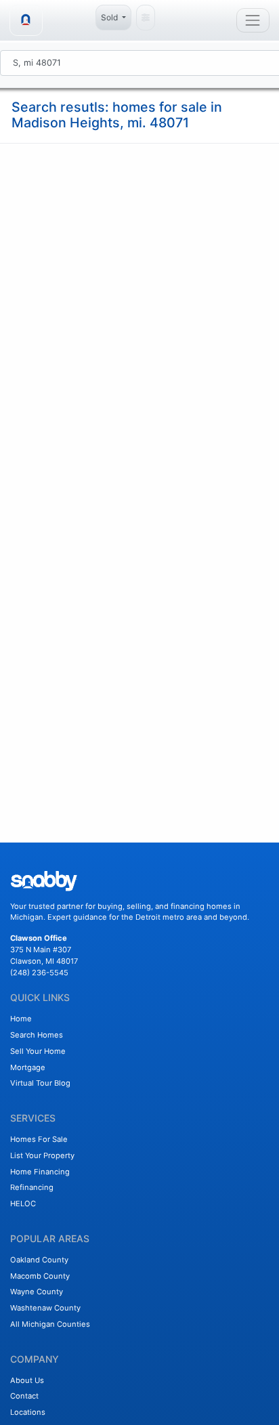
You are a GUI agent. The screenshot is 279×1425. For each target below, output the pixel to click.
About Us (27, 1380)
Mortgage (27, 1067)
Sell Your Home (38, 1051)
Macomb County (40, 1276)
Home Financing (40, 1171)
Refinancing (31, 1187)
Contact (24, 1396)
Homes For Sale (39, 1139)
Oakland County (39, 1259)
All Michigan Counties (50, 1324)
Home (21, 1018)
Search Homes (36, 1035)
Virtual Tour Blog (40, 1083)
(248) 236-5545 (39, 972)
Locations (27, 1412)
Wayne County (36, 1291)
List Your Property (42, 1155)
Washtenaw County (45, 1308)
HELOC (23, 1203)
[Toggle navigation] (253, 20)
